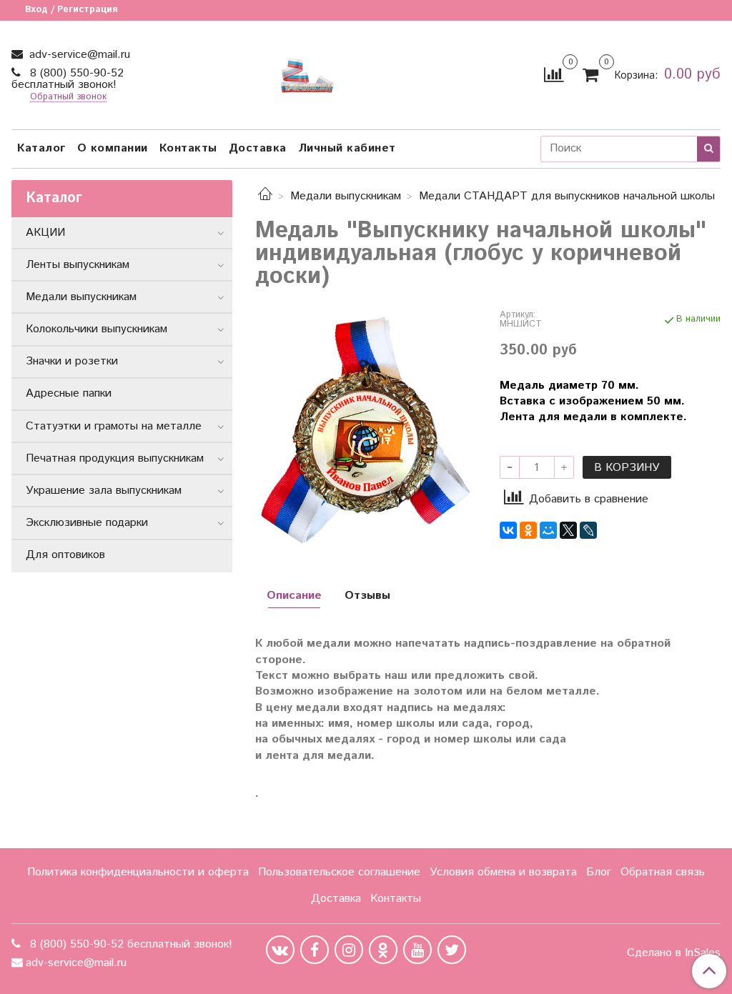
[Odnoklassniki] (383, 949)
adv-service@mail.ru (78, 54)
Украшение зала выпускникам (104, 490)
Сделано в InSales (674, 953)
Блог (598, 872)
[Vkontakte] (280, 949)
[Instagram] (349, 949)
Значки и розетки (72, 361)
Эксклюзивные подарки (87, 523)
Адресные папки (69, 393)
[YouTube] (417, 949)
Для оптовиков (65, 555)
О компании (112, 148)
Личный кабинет (347, 148)
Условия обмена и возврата (503, 872)
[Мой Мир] (548, 530)
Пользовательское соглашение (339, 872)
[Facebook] (314, 949)
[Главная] (265, 196)
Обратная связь (662, 872)
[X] (568, 530)
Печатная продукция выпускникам (115, 458)
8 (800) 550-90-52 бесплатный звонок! (67, 79)
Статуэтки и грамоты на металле (114, 426)
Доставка (258, 148)
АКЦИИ (45, 232)
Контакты (188, 148)
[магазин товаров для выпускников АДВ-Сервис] (307, 72)
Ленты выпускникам (77, 265)
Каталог (41, 148)
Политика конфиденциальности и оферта (138, 872)
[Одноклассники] (528, 530)
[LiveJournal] (588, 530)
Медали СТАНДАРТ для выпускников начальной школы (567, 196)
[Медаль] (365, 430)
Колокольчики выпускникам (96, 329)
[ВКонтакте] (508, 530)
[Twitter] (451, 949)
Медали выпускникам (345, 196)
